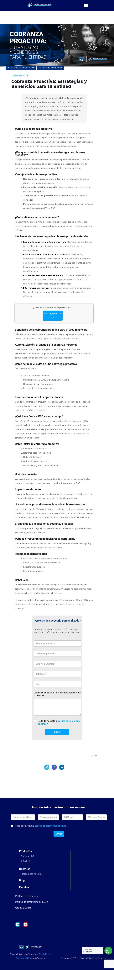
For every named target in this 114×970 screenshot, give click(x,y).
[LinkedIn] (61, 767)
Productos (25, 851)
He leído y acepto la (59, 722)
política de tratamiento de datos (50, 825)
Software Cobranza (50, 68)
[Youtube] (25, 924)
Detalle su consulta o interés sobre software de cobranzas (57, 694)
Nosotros (24, 869)
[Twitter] (46, 767)
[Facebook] (54, 767)
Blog (22, 880)
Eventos (24, 887)
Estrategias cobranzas (20, 68)
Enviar (57, 731)
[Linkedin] (17, 924)
